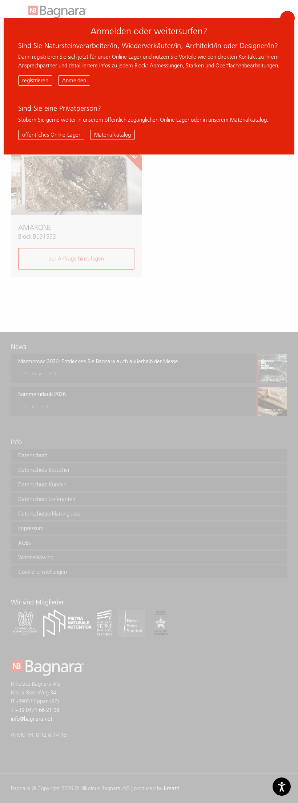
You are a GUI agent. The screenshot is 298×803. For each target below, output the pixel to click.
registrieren (35, 80)
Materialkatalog (112, 134)
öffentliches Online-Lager (51, 134)
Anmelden (74, 80)
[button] (287, 18)
